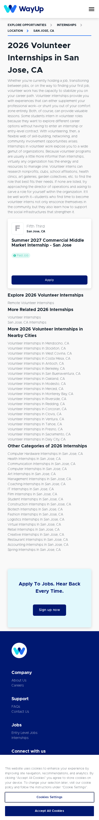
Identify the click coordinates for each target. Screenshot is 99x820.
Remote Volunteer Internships (31, 303)
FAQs (16, 706)
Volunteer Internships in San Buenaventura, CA (44, 373)
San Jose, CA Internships (27, 322)
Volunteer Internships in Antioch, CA (36, 363)
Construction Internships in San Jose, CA (39, 504)
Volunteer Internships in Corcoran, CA (37, 409)
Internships (66, 25)
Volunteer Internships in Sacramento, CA (39, 434)
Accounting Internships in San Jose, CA (38, 545)
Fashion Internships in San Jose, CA (35, 514)
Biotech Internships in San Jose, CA (35, 509)
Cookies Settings (49, 797)
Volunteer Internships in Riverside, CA (37, 399)
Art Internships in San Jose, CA (32, 474)
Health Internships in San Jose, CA (34, 459)
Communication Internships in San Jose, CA (41, 464)
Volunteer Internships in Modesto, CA (37, 384)
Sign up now (49, 610)
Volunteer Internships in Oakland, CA (36, 379)
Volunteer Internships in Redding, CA (36, 404)
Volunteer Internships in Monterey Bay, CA (40, 394)
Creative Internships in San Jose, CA (36, 534)
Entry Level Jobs (24, 733)
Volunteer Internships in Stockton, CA (37, 348)
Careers (18, 685)
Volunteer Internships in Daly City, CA (37, 439)
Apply (49, 280)
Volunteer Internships (24, 317)
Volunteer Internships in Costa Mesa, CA (39, 358)
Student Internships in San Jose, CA (35, 499)
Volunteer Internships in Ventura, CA (36, 419)
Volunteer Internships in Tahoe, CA (35, 424)
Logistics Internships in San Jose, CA (36, 519)
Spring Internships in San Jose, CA (34, 550)
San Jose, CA (43, 30)
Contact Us (20, 711)
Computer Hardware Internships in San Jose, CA (45, 454)
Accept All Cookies (49, 811)
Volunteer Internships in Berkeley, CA (36, 368)
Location (15, 30)
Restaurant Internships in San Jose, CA (38, 539)
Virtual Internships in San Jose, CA (34, 524)
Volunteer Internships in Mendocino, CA (38, 343)
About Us (19, 680)
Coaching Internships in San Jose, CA (37, 484)
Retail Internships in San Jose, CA (34, 529)
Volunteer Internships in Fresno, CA (35, 429)
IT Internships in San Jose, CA (31, 489)
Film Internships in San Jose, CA (32, 494)
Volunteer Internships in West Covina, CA (40, 353)
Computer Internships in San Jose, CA (37, 469)
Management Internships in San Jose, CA (39, 479)
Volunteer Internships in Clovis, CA (35, 414)
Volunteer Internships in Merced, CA (35, 389)
